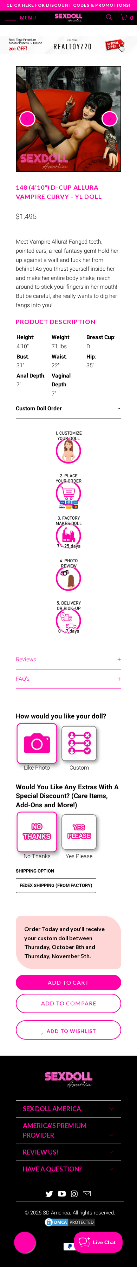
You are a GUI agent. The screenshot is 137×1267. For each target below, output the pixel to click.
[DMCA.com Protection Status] (70, 1226)
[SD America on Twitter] (49, 1194)
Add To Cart (68, 982)
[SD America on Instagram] (74, 1194)
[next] (110, 119)
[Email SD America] (87, 1194)
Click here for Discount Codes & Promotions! (68, 5)
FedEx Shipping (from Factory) (56, 885)
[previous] (27, 119)
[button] (68, 1030)
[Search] (108, 17)
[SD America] (68, 18)
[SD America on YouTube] (62, 1194)
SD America (56, 1213)
